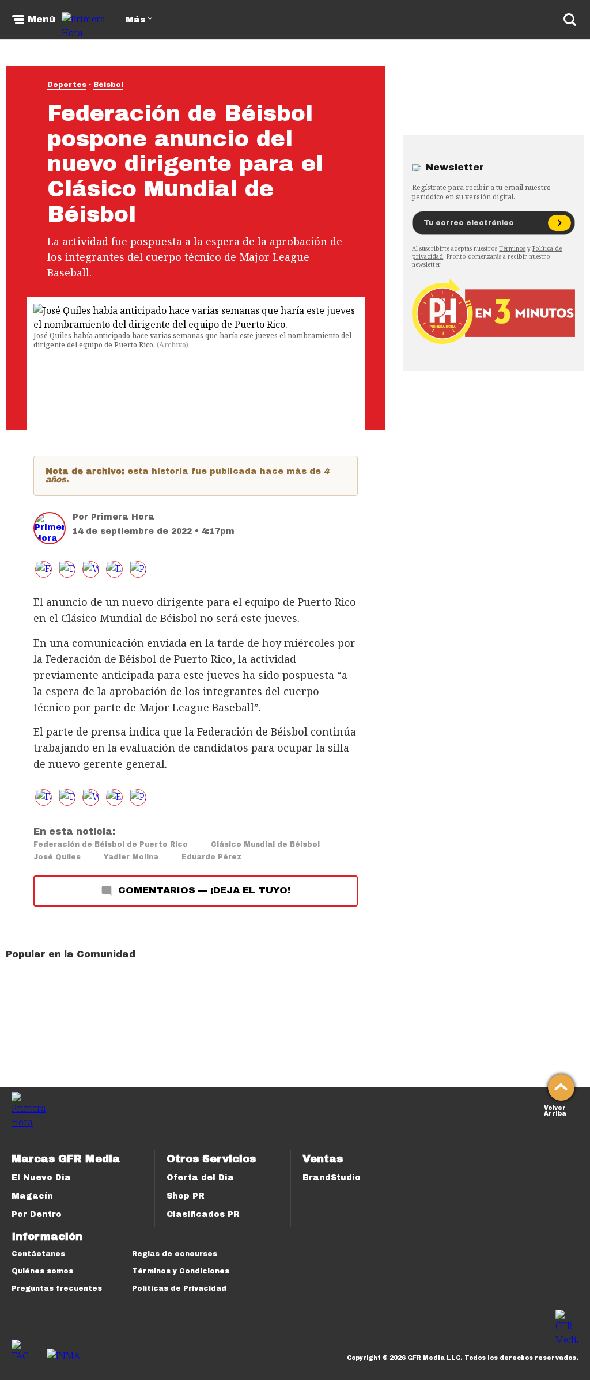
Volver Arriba (555, 1109)
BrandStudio (331, 1177)
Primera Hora (122, 517)
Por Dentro (37, 1214)
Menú (41, 19)
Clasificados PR (203, 1214)
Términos (512, 248)
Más (135, 20)
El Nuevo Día (41, 1177)
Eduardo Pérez (211, 857)
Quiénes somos (42, 1271)
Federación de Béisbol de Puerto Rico (110, 844)
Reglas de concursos (174, 1254)
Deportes (66, 85)
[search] (569, 19)
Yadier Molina (131, 857)
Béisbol (108, 85)
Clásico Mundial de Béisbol (265, 844)
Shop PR (186, 1196)
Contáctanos (38, 1254)
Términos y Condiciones (180, 1271)
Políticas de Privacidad (179, 1288)
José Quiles (57, 857)
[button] (67, 569)
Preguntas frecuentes (57, 1288)
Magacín (32, 1196)
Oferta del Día (200, 1177)
